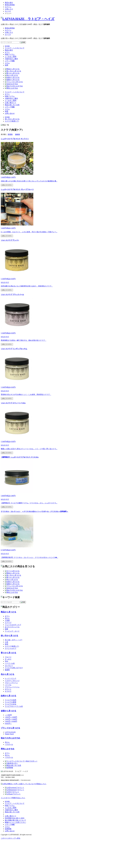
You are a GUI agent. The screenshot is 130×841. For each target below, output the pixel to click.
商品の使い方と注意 (12, 105)
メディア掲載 (10, 61)
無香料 (7, 670)
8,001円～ (8, 723)
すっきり (8, 659)
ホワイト (8, 689)
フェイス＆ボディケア (13, 625)
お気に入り (9, 9)
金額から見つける (8, 711)
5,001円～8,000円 (11, 721)
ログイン (8, 7)
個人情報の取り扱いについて (15, 820)
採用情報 (8, 829)
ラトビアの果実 (10, 702)
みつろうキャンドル (12, 627)
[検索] (23, 42)
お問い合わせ (10, 113)
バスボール (9, 744)
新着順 (10, 134)
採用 (6, 65)
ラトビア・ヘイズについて (14, 48)
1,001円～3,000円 (11, 717)
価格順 (17, 134)
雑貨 (6, 629)
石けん (7, 618)
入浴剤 (7, 620)
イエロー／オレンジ (12, 680)
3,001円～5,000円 (11, 719)
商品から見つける (8, 612)
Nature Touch (9, 734)
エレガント (9, 665)
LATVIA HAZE (10, 732)
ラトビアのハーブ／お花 (14, 706)
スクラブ (8, 622)
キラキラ (8, 691)
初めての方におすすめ (10, 738)
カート (8, 11)
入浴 (6, 642)
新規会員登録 (10, 5)
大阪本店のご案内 (11, 59)
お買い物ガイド (10, 103)
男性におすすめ (7, 749)
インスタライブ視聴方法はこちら (13, 798)
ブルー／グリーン (11, 683)
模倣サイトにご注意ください (15, 822)
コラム (7, 63)
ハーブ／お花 (10, 663)
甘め (6, 661)
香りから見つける (8, 653)
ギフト (7, 52)
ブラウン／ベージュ (12, 687)
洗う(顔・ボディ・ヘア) (13, 640)
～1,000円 (8, 715)
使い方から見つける (9, 635)
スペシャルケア (10, 648)
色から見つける (7, 674)
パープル (8, 685)
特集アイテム (10, 54)
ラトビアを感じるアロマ (14, 668)
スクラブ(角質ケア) (12, 646)
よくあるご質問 (10, 56)
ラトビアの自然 (10, 700)
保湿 (6, 644)
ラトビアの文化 (10, 704)
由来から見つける (8, 696)
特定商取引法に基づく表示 (14, 818)
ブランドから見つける (10, 728)
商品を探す (9, 2)
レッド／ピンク (10, 678)
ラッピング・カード (12, 631)
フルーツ (8, 657)
